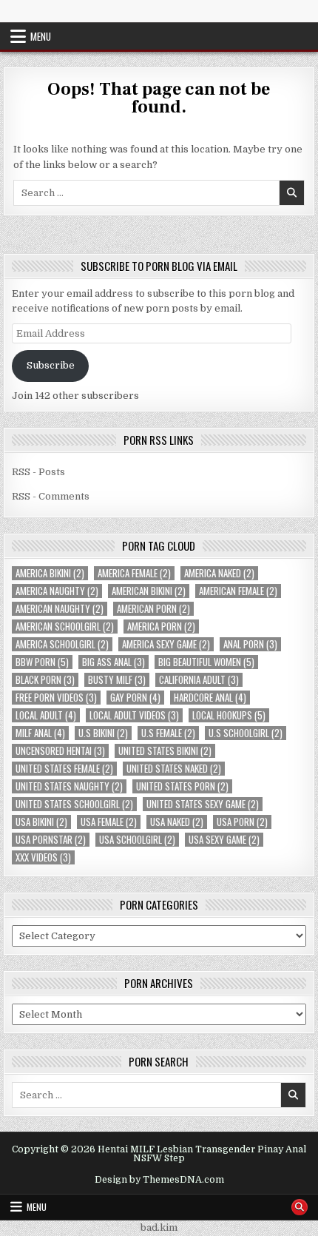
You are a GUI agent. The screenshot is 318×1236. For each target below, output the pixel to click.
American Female (238, 591)
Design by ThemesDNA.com (159, 1180)
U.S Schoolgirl (246, 733)
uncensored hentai (60, 751)
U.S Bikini (103, 733)
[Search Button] (299, 1207)
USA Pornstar (51, 840)
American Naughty (60, 609)
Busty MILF (117, 680)
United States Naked (173, 769)
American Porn (153, 609)
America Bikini (50, 573)
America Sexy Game (166, 644)
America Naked (219, 573)
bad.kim (159, 1227)
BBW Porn (42, 662)
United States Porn (182, 786)
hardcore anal (210, 698)
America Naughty (57, 591)
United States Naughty (69, 786)
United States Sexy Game (202, 804)
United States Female (64, 769)
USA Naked (176, 822)
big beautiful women (206, 662)
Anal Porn (250, 644)
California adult (199, 680)
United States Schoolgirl (74, 804)
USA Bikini (41, 822)
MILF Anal (40, 733)
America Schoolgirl (62, 644)
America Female (134, 573)
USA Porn (242, 822)
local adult (46, 715)
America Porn (161, 626)
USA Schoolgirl (137, 840)
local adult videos (134, 715)
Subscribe (51, 365)
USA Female (109, 822)
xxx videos (43, 857)
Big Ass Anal (113, 662)
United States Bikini (165, 751)
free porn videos (56, 698)
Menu (40, 36)
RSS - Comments (50, 496)
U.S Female (168, 733)
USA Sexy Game (224, 840)
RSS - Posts (38, 471)
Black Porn (45, 680)
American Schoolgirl (65, 626)
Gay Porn (135, 698)
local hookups (228, 715)
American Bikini (149, 591)
